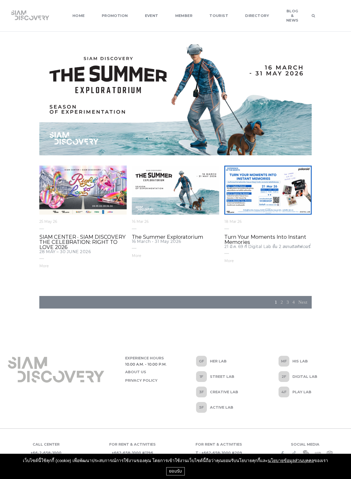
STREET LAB (222, 376)
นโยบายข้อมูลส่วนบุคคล (291, 460)
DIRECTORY (257, 15)
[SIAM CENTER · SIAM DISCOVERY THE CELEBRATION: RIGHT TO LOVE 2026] (83, 190)
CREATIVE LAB (224, 392)
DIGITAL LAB (304, 376)
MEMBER (184, 15)
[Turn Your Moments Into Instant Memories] (268, 190)
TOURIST (218, 15)
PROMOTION (115, 15)
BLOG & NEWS (292, 16)
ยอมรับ (175, 471)
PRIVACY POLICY (141, 380)
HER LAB (218, 361)
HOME (78, 15)
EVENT (151, 15)
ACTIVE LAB (221, 407)
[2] (175, 50)
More (44, 266)
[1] (170, 50)
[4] (185, 50)
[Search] (313, 15)
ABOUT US (135, 372)
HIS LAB (300, 361)
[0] (165, 50)
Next (302, 302)
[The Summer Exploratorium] (175, 190)
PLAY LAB (301, 392)
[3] (180, 50)
